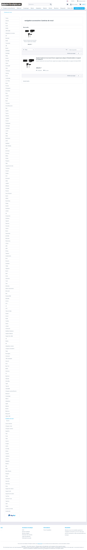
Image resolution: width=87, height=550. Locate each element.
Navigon (7, 473)
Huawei (7, 170)
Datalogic (8, 53)
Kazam (7, 58)
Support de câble (9, 336)
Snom (7, 276)
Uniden (7, 210)
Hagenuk (7, 268)
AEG (6, 245)
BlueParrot (8, 138)
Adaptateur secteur (10, 346)
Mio (6, 466)
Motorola (7, 238)
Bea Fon (7, 366)
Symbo (7, 110)
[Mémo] (67, 4)
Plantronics (8, 240)
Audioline (7, 263)
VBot (7, 163)
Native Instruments (10, 288)
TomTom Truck (9, 498)
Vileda (7, 506)
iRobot (7, 451)
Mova (7, 83)
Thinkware (8, 70)
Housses (7, 225)
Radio (7, 318)
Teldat (7, 266)
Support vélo (8, 491)
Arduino (7, 20)
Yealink (7, 95)
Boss (7, 23)
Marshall (7, 38)
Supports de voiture (10, 493)
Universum (8, 328)
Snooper (7, 188)
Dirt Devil (7, 150)
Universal (8, 356)
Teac (7, 283)
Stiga (7, 133)
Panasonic (8, 478)
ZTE (6, 308)
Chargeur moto (9, 426)
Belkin (7, 368)
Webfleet (7, 143)
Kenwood (8, 178)
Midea (7, 155)
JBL (6, 45)
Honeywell (8, 65)
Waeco (7, 398)
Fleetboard (8, 123)
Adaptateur (8, 401)
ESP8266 (8, 50)
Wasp (7, 55)
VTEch (7, 243)
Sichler (7, 158)
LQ (6, 338)
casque (7, 326)
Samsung (8, 483)
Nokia (7, 476)
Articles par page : (71, 53)
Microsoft (7, 291)
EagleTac (7, 431)
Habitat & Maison (9, 333)
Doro (7, 258)
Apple (7, 403)
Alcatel (7, 313)
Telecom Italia (8, 311)
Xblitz (7, 180)
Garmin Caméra (26, 81)
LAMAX (7, 183)
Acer (6, 175)
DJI (6, 35)
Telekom (7, 253)
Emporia (7, 261)
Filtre (26, 49)
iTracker (7, 453)
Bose (7, 100)
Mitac (7, 468)
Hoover (7, 120)
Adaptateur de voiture (10, 33)
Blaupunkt (8, 413)
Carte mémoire (9, 423)
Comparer (39, 70)
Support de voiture (9, 488)
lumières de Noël (9, 508)
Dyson (7, 195)
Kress (7, 75)
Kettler (7, 28)
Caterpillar (8, 388)
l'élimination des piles (26, 538)
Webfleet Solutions (10, 331)
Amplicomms (8, 255)
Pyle (6, 108)
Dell (6, 293)
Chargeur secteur (9, 428)
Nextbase (8, 208)
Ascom (7, 316)
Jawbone (7, 456)
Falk (6, 433)
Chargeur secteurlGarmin (11, 391)
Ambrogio (8, 125)
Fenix (7, 436)
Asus (7, 148)
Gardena (7, 218)
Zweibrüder (8, 511)
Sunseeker (8, 90)
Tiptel (7, 383)
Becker (7, 408)
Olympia (7, 378)
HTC (6, 303)
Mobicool (7, 393)
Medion (7, 463)
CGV (23, 530)
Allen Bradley (8, 145)
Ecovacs (7, 153)
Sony (7, 486)
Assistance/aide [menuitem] (81, 1)
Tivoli (7, 281)
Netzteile (7, 298)
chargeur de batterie (10, 348)
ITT (6, 373)
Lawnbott (7, 128)
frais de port (40, 543)
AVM (6, 248)
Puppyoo (7, 160)
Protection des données (27, 534)
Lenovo (7, 458)
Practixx (7, 85)
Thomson (8, 103)
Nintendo (7, 286)
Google (7, 443)
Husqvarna (8, 215)
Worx (7, 93)
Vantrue (7, 73)
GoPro (7, 446)
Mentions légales (25, 533)
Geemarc (8, 371)
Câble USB (8, 416)
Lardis (7, 98)
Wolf (6, 273)
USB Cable (8, 30)
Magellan (7, 461)
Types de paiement (26, 536)
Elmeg (7, 250)
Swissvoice (8, 233)
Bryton (7, 48)
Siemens (7, 223)
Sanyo (7, 323)
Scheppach (8, 88)
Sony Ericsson (9, 193)
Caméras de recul (10, 418)
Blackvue (7, 411)
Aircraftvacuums (9, 105)
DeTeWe (7, 235)
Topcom (7, 386)
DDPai (7, 198)
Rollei (7, 40)
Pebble (7, 173)
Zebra (7, 63)
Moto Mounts (8, 471)
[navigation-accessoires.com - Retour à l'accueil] (11, 4)
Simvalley (8, 381)
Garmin (7, 420)
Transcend (8, 43)
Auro (7, 363)
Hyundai (7, 60)
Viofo (7, 68)
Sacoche (7, 481)
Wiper (7, 135)
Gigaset (7, 220)
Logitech (7, 118)
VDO (7, 503)
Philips (7, 203)
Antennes (8, 278)
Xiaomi (7, 228)
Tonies (7, 18)
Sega (7, 351)
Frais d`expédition (47, 530)
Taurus (7, 113)
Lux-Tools (8, 80)
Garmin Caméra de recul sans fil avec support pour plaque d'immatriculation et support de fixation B (30, 41)
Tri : (67, 49)
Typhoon (7, 501)
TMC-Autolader (9, 358)
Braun (7, 230)
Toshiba (7, 321)
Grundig (7, 448)
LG (6, 306)
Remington (8, 353)
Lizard (7, 130)
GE (6, 213)
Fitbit (7, 438)
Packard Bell (8, 296)
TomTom (7, 496)
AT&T (7, 140)
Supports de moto (9, 165)
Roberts (7, 115)
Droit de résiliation (26, 531)
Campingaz (8, 396)
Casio (7, 25)
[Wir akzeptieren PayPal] (12, 515)
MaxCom (7, 376)
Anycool (7, 361)
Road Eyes (8, 200)
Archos (7, 301)
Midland (7, 185)
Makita (7, 341)
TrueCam (8, 168)
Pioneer (7, 190)
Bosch (7, 271)
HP (6, 343)
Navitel (7, 205)
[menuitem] (40, 4)
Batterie (7, 406)
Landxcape (8, 78)
